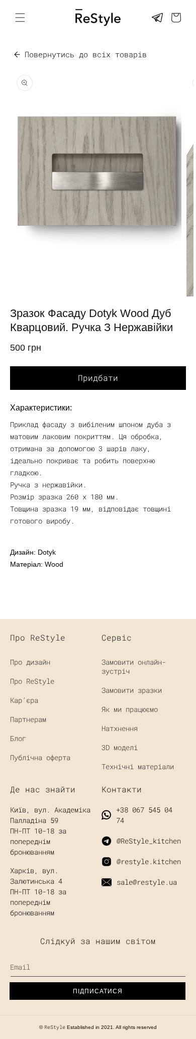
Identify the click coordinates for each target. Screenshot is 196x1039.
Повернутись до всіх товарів (86, 54)
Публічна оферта (40, 757)
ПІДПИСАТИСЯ (98, 991)
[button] (176, 18)
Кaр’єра (24, 700)
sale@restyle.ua (147, 882)
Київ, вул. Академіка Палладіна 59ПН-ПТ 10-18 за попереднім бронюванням (50, 831)
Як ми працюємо (130, 709)
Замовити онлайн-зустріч (134, 666)
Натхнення (120, 728)
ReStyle (54, 1027)
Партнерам (28, 719)
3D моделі (120, 747)
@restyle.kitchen (149, 861)
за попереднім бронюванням (38, 902)
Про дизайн (30, 662)
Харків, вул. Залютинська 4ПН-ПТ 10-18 (36, 881)
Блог (18, 738)
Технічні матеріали (138, 766)
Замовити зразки (132, 690)
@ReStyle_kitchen (149, 841)
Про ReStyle (32, 681)
